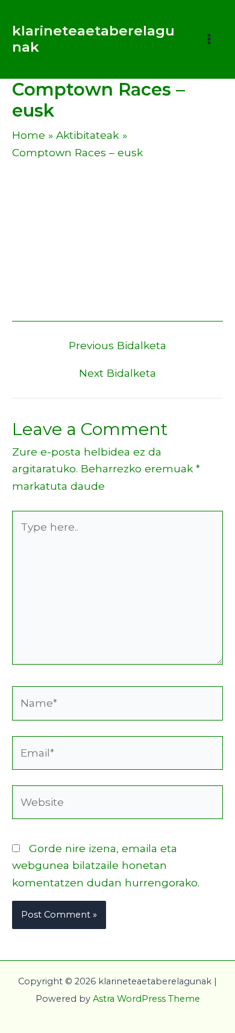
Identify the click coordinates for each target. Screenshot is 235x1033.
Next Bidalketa (117, 373)
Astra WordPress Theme (146, 998)
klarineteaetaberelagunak (93, 38)
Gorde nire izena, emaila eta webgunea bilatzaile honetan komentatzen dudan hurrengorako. (105, 865)
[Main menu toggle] (209, 39)
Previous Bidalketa (117, 345)
